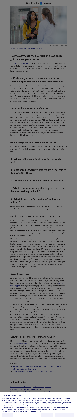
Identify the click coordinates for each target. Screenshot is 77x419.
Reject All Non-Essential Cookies (64, 415)
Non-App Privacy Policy (22, 407)
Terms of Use (26, 411)
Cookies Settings (7, 415)
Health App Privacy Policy (60, 407)
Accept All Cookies (47, 415)
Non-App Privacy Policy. (37, 411)
